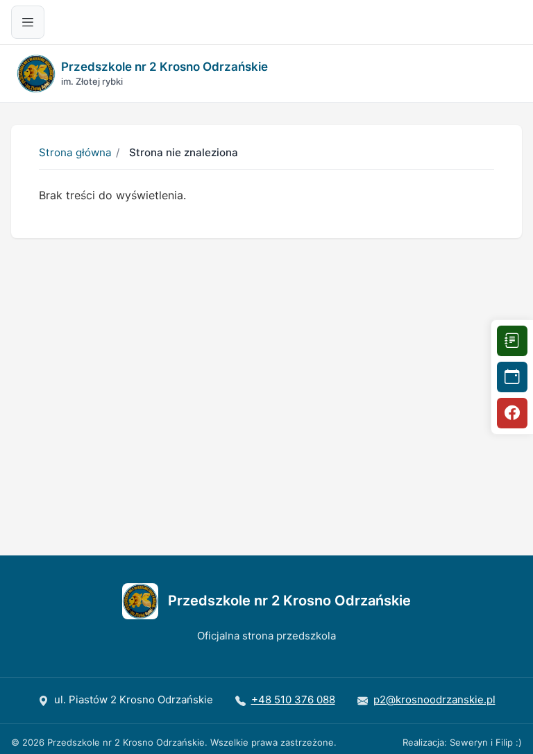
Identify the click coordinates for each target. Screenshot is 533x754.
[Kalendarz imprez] (512, 377)
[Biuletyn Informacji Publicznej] (512, 341)
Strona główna (75, 152)
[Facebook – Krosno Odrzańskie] (512, 413)
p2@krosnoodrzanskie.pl (434, 699)
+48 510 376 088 (293, 699)
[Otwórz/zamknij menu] (27, 22)
